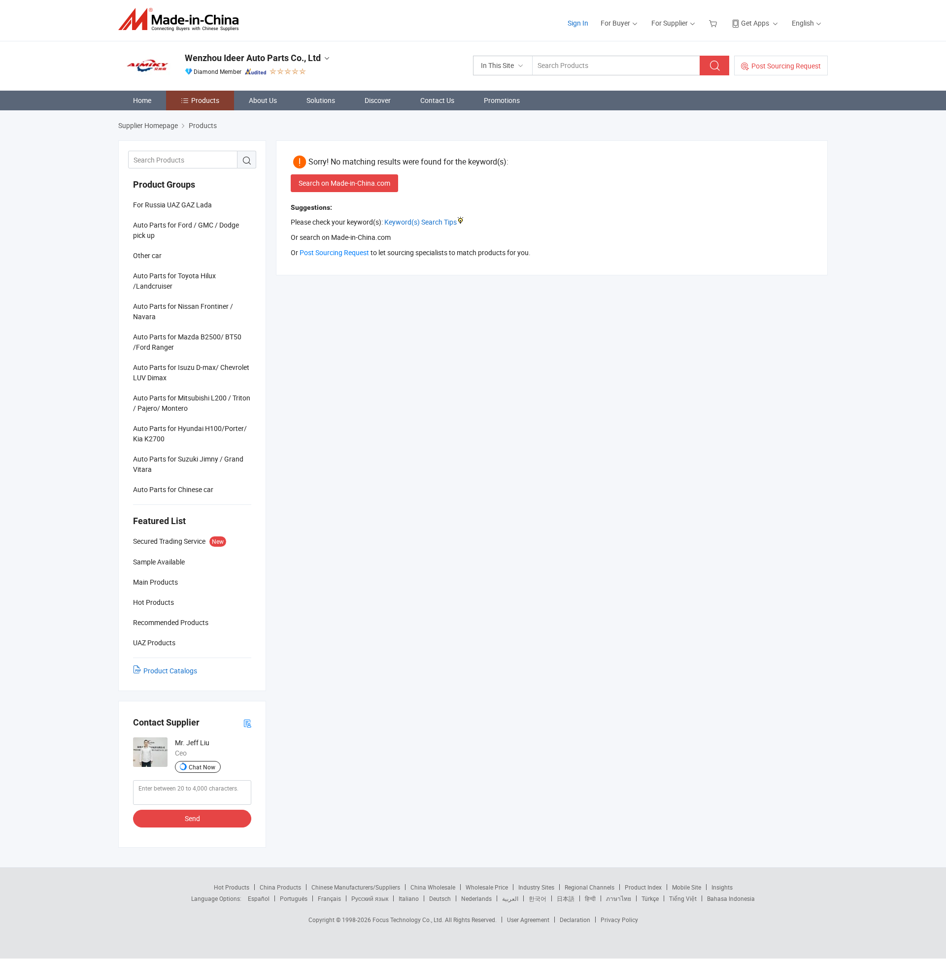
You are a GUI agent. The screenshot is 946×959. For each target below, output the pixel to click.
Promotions (502, 100)
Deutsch (440, 898)
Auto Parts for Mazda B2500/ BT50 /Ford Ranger (187, 342)
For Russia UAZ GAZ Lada (172, 204)
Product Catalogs (170, 670)
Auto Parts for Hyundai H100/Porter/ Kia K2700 (190, 433)
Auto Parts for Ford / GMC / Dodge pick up (186, 230)
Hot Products (231, 887)
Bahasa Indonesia (731, 898)
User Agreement (528, 920)
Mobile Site (686, 887)
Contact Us (437, 100)
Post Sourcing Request (786, 65)
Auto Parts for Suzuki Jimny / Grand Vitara (188, 464)
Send (192, 818)
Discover (378, 100)
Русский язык (369, 898)
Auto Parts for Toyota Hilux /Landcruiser (174, 281)
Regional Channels (589, 887)
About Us (263, 100)
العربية (510, 898)
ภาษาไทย (618, 898)
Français (329, 898)
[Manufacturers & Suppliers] (181, 19)
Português (293, 898)
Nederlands (476, 898)
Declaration (575, 920)
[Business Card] (247, 722)
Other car (147, 255)
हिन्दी (590, 898)
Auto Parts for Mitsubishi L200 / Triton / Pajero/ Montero (191, 403)
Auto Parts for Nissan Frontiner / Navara (183, 311)
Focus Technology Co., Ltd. (408, 920)
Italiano (409, 898)
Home (142, 100)
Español (259, 898)
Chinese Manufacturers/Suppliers (355, 887)
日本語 (565, 898)
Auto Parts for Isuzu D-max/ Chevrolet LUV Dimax (191, 372)
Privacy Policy (619, 920)
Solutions (320, 100)
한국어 (537, 898)
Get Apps (755, 23)
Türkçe (650, 898)
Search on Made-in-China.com (344, 183)
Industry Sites (536, 887)
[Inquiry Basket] (714, 23)
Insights (722, 887)
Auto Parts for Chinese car (173, 489)
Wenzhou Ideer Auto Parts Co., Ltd (253, 58)
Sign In (578, 23)
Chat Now (202, 767)
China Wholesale (432, 887)
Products (205, 100)
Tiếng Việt (683, 898)
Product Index (643, 887)
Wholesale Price (487, 887)
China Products (280, 887)
